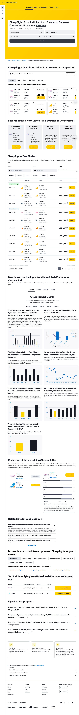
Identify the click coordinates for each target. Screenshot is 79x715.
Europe (13, 60)
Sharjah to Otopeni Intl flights (38, 570)
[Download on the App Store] (63, 691)
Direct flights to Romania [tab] (40, 558)
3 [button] (65, 268)
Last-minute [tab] (32, 80)
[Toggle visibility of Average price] (66, 346)
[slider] (77, 171)
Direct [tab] (24, 80)
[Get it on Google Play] (63, 687)
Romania (18, 60)
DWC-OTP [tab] (46, 289)
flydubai (18, 482)
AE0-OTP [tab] (28, 306)
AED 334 (41, 25)
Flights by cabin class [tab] (55, 558)
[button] (2, 2)
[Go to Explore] (3, 13)
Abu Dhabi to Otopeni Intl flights (62, 570)
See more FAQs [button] (32, 545)
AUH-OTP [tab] (38, 289)
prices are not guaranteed (39, 665)
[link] (16, 147)
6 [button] (72, 268)
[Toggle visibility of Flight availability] (57, 346)
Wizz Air (18, 474)
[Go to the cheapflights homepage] (11, 2)
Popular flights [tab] (28, 562)
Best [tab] (19, 80)
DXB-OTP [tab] (32, 289)
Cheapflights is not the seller (16, 670)
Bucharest (24, 60)
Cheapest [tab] (12, 80)
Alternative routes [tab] (14, 558)
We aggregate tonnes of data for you (18, 672)
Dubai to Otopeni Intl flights (15, 570)
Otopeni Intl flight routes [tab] (16, 562)
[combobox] (28, 28)
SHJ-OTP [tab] (53, 289)
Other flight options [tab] (68, 558)
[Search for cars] (3, 10)
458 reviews (19, 478)
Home (9, 60)
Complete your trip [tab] (26, 558)
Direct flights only (40, 28)
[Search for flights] (3, 7)
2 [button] (62, 268)
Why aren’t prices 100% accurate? (18, 675)
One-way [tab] (40, 80)
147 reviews (19, 487)
